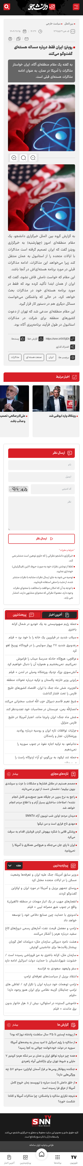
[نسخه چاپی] (10, 38)
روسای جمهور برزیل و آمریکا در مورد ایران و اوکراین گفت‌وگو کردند (44, 891)
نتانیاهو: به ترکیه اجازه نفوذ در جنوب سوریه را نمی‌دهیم (47, 747)
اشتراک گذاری (62, 347)
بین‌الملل (68, 24)
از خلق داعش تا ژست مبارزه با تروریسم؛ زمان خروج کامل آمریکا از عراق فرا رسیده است (43, 1085)
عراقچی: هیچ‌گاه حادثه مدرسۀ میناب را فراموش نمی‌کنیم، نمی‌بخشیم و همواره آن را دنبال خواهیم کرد (42, 661)
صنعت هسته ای (34, 357)
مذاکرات (15, 357)
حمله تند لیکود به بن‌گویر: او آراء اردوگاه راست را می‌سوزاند (46, 760)
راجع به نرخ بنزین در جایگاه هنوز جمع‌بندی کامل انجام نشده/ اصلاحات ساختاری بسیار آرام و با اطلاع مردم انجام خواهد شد (42, 802)
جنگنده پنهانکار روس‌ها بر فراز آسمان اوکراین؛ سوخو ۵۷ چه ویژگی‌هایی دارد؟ (40, 1072)
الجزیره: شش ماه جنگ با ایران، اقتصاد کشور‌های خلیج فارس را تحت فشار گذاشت (42, 690)
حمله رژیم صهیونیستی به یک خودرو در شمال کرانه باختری (44, 627)
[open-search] (7, 7)
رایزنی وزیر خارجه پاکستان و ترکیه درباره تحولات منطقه (42, 680)
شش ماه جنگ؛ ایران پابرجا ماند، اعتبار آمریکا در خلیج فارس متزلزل (42, 720)
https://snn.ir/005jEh (57, 338)
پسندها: (15, 339)
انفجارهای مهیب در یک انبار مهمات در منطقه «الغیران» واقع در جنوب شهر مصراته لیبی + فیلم (42, 904)
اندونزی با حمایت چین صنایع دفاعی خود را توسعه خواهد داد (44, 917)
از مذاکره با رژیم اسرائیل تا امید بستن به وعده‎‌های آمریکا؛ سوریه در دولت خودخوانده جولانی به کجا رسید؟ (42, 1045)
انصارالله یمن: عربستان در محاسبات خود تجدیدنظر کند (41, 709)
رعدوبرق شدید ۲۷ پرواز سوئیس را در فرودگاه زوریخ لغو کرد (41, 648)
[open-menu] (76, 7)
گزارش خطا (32, 339)
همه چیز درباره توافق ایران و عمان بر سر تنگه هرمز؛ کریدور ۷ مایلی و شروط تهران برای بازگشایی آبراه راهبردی (40, 1058)
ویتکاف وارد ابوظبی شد (62, 416)
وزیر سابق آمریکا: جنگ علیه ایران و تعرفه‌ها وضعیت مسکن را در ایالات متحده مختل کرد (43, 877)
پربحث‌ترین (19, 615)
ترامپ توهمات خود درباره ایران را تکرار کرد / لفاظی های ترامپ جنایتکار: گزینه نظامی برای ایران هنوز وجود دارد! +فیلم (41, 990)
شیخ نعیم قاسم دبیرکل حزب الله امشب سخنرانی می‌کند (41, 701)
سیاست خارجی (53, 24)
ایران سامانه (34, 1145)
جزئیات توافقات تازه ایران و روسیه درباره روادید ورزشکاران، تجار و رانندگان (47, 733)
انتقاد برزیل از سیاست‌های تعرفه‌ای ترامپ (50, 976)
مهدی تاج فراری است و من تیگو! (56, 824)
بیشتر (12, 774)
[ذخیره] (18, 38)
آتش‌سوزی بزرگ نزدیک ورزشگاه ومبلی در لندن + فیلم (43, 672)
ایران (51, 357)
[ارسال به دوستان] (26, 38)
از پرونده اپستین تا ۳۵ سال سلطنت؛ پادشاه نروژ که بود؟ (42, 1034)
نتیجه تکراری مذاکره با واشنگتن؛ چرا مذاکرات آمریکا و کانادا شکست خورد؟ (41, 1098)
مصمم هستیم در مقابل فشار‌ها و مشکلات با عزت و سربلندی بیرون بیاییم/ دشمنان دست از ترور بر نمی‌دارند (40, 786)
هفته (18, 865)
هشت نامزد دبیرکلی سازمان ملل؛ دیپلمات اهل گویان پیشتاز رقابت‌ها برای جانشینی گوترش (43, 944)
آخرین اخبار (55, 615)
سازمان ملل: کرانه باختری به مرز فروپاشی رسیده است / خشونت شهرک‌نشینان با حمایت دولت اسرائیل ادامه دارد (41, 958)
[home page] (41, 1154)
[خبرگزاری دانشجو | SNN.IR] (41, 7)
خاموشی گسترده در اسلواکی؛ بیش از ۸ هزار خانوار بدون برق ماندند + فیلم (41, 1006)
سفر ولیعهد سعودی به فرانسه (57, 969)
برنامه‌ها (57, 1163)
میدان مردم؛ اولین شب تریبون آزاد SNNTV (50, 816)
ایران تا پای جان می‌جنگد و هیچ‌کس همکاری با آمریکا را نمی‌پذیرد (43, 848)
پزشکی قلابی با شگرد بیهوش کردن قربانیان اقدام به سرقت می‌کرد (41, 834)
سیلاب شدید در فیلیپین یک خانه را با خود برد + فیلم (43, 637)
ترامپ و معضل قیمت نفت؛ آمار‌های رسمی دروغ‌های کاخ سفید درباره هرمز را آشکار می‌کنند (41, 931)
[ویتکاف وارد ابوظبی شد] (56, 398)
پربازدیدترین (25, 1163)
